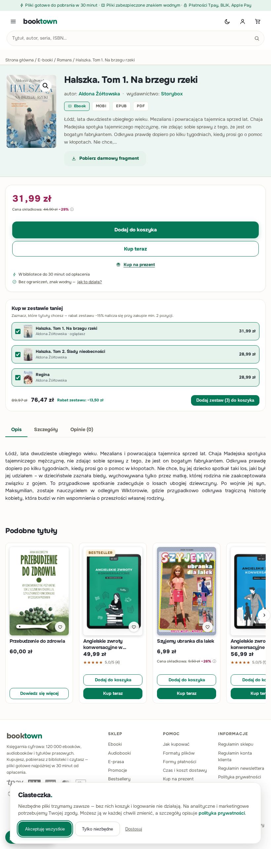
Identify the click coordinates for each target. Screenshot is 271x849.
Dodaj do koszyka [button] (113, 680)
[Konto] (242, 21)
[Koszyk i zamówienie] (257, 21)
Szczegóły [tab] (46, 429)
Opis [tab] (16, 429)
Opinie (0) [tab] (81, 429)
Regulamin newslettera (241, 768)
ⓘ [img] (72, 209)
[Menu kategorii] (13, 21)
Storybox (172, 94)
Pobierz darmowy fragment (109, 158)
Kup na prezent (139, 264)
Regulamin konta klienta (235, 756)
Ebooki (115, 744)
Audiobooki (119, 753)
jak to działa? (89, 282)
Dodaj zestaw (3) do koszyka (225, 400)
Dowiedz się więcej (39, 693)
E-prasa (116, 761)
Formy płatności (179, 761)
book (40, 21)
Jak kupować (176, 744)
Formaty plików (179, 753)
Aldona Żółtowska (99, 94)
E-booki (45, 60)
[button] (46, 86)
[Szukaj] (257, 38)
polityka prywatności (222, 813)
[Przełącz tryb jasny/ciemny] (227, 21)
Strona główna (19, 60)
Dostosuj (133, 829)
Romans (64, 60)
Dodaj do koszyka (135, 229)
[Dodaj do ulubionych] (60, 627)
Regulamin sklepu (235, 744)
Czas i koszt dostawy (185, 770)
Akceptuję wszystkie (45, 829)
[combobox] (135, 38)
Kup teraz (135, 249)
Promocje (117, 770)
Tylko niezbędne (97, 829)
